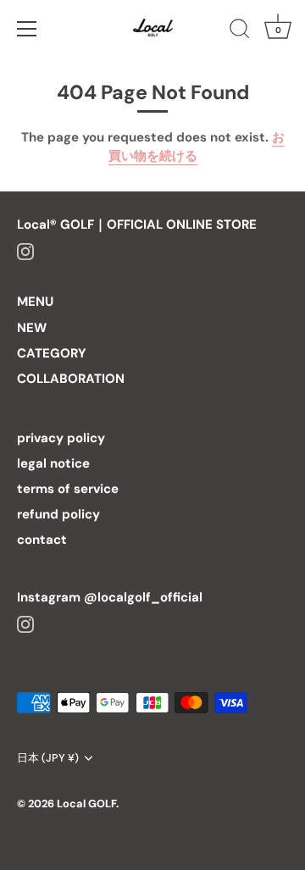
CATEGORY (51, 353)
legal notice (53, 463)
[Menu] (27, 28)
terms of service (68, 488)
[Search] (239, 31)
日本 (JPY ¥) (48, 758)
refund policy (58, 514)
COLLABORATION (71, 378)
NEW (32, 327)
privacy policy (61, 437)
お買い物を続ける (196, 147)
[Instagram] (25, 249)
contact (42, 539)
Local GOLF (86, 803)
